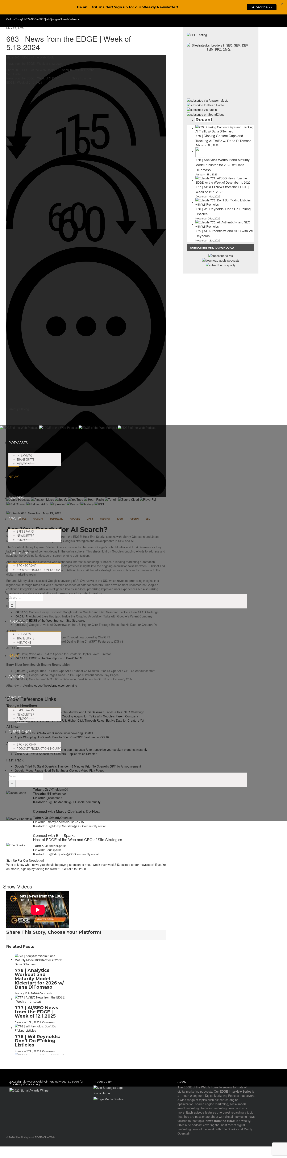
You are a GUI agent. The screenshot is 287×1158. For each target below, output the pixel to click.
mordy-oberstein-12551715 (65, 822)
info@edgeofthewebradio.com (63, 19)
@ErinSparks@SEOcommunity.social (74, 854)
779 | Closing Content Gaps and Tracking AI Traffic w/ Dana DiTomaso (37, 1001)
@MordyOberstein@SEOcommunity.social (77, 826)
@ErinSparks (57, 846)
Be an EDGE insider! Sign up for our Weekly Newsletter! (127, 7)
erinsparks (54, 850)
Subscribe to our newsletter (135, 864)
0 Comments (47, 980)
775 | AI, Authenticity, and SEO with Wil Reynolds (40, 970)
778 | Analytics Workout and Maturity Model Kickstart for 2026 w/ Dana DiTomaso (39, 1041)
